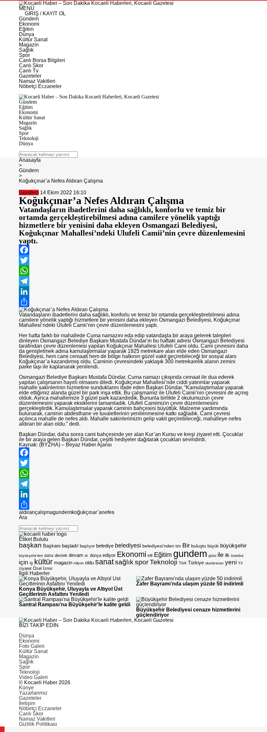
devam (76, 555)
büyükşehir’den (31, 556)
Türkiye (196, 562)
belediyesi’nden (158, 545)
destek (61, 555)
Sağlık (26, 661)
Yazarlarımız (33, 693)
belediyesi (128, 545)
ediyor (109, 555)
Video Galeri (33, 677)
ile (221, 554)
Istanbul (237, 556)
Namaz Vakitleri (37, 719)
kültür (43, 562)
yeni (231, 562)
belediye (105, 545)
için (23, 562)
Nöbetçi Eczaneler (40, 708)
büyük (213, 546)
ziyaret (25, 568)
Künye (26, 687)
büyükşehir (233, 546)
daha (48, 555)
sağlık (124, 562)
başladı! (70, 545)
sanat (104, 562)
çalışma (44, 512)
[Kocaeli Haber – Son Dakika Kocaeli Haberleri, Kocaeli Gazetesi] (96, 3)
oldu (89, 562)
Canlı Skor (31, 713)
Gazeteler (30, 698)
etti (150, 555)
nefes (108, 512)
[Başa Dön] (2, 729)
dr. (87, 556)
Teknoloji (163, 562)
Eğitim (163, 554)
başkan (30, 545)
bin (178, 546)
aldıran (27, 512)
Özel (37, 568)
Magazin (29, 656)
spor (141, 562)
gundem (62, 512)
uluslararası (214, 563)
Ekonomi (131, 554)
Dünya (26, 635)
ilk (227, 555)
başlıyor (87, 546)
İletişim (27, 703)
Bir (186, 545)
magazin (63, 562)
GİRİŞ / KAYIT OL (44, 13)
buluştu (198, 546)
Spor (24, 667)
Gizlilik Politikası (38, 724)
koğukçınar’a (87, 512)
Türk (183, 563)
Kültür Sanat (33, 651)
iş (31, 562)
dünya (95, 555)
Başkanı (52, 545)
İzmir (47, 568)
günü (212, 556)
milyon (79, 563)
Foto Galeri (32, 646)
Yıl (240, 563)
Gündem (29, 192)
